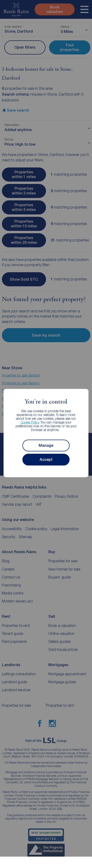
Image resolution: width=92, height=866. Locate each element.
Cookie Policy (30, 422)
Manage (46, 445)
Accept (46, 459)
